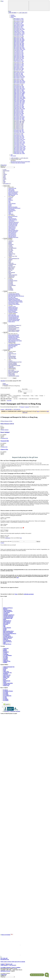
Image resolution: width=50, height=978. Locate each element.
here (38, 411)
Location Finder (11, 374)
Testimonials (10, 366)
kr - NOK (22, 106)
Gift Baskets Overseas (5, 971)
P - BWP (22, 45)
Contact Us (10, 352)
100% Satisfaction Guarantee (14, 365)
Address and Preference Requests (15, 300)
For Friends (10, 284)
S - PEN (21, 109)
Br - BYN (22, 47)
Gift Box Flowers (12, 227)
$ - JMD (21, 74)
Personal (22, 406)
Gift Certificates (11, 195)
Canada (4, 178)
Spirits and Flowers (12, 232)
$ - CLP (21, 51)
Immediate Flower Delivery (14, 337)
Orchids (10, 204)
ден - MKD (22, 92)
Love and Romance (12, 248)
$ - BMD (22, 41)
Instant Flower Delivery (13, 298)
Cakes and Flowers (12, 218)
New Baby (10, 249)
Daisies (9, 198)
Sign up (38, 541)
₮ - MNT (22, 94)
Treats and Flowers (12, 234)
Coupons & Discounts (12, 338)
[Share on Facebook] (5, 934)
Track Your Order (12, 357)
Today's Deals (11, 189)
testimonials (7, 537)
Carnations (10, 197)
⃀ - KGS (22, 77)
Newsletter (10, 347)
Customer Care (6, 350)
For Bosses (10, 279)
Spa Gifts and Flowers (13, 231)
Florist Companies (12, 311)
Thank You (10, 252)
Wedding (10, 255)
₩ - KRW (22, 80)
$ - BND (22, 42)
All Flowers (10, 213)
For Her (10, 286)
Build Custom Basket (12, 193)
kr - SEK (21, 123)
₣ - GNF (22, 64)
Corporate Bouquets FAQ (13, 317)
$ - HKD (22, 25)
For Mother (10, 288)
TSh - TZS (21, 137)
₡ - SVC (21, 128)
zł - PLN (21, 114)
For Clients (10, 281)
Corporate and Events (12, 224)
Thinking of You (11, 253)
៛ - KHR (21, 79)
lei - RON (22, 118)
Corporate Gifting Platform (13, 304)
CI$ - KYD (22, 82)
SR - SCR (21, 122)
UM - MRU (22, 97)
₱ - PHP (21, 112)
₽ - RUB (22, 21)
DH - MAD (22, 88)
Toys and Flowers (12, 233)
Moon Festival (11, 267)
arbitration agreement (29, 594)
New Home (10, 250)
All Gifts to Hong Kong (13, 191)
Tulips (9, 212)
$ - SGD (21, 125)
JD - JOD (21, 75)
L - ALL (21, 30)
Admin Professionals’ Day (13, 258)
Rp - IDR (21, 69)
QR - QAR (22, 116)
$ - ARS (21, 35)
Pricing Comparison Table (13, 320)
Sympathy (10, 251)
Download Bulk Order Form (14, 294)
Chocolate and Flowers (13, 223)
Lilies (9, 202)
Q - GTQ (22, 65)
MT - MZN (22, 101)
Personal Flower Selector (13, 336)
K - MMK (22, 93)
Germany (5, 174)
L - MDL (22, 90)
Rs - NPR (21, 107)
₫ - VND (22, 144)
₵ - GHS (22, 63)
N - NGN (22, 104)
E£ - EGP (22, 58)
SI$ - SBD (21, 121)
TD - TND (22, 132)
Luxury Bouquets (12, 203)
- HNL (21, 67)
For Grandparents (12, 285)
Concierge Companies (12, 312)
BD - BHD (22, 40)
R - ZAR (22, 151)
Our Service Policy (12, 326)
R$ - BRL (22, 44)
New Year (10, 270)
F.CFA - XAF (23, 146)
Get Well (10, 245)
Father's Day (11, 263)
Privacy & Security (12, 353)
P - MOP (22, 95)
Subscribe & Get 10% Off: (6, 541)
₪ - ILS (20, 23)
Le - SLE (21, 126)
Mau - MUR (22, 98)
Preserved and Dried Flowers (14, 208)
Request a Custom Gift (13, 194)
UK (4, 171)
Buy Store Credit (11, 297)
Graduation (10, 246)
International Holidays (12, 345)
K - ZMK (22, 152)
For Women (10, 290)
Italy (4, 180)
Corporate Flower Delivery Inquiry (15, 301)
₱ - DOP (22, 57)
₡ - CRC (22, 55)
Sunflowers (10, 211)
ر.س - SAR (22, 120)
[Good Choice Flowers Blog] (10, 944)
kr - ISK (21, 73)
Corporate (5, 291)
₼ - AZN (22, 36)
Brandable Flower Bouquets (14, 299)
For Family (10, 283)
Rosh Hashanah (11, 272)
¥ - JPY (20, 26)
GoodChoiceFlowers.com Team (14, 361)
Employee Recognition (13, 307)
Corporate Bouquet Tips (13, 318)
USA (4, 173)
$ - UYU (22, 140)
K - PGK (22, 111)
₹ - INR (21, 70)
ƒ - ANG (23, 32)
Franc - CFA (22, 49)
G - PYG (21, 115)
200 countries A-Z (7, 183)
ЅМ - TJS (21, 131)
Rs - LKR (22, 86)
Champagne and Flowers (13, 222)
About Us (10, 360)
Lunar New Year (11, 266)
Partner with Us (11, 321)
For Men (10, 287)
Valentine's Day (11, 276)
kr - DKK (22, 56)
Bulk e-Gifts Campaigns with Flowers (16, 296)
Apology (10, 242)
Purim (9, 271)
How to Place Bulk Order (13, 315)
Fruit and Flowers (12, 226)
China (4, 175)
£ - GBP (21, 22)
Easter (9, 262)
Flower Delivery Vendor (13, 303)
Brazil (4, 177)
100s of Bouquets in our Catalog (15, 340)
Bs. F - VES (22, 142)
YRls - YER (22, 149)
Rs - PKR (22, 113)
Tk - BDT (22, 38)
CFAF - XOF (23, 148)
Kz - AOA (22, 33)
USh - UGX (22, 139)
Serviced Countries (12, 328)
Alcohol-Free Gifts (12, 188)
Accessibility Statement (6, 967)
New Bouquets (11, 190)
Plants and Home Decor (13, 230)
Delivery (5, 322)
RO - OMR (22, 108)
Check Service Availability (13, 327)
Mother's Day (11, 269)
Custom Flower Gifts (12, 225)
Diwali (9, 260)
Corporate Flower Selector (13, 293)
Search (14, 378)
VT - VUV (22, 145)
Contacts (2, 542)
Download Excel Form (15, 161)
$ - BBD (21, 37)
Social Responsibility (12, 364)
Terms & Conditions (12, 363)
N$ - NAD (22, 102)
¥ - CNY (22, 52)
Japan (4, 176)
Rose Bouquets (11, 209)
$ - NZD (21, 28)
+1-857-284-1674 (22, 12)
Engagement (10, 244)
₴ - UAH (22, 138)
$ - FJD (21, 59)
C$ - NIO (21, 105)
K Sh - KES (22, 76)
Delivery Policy (11, 373)
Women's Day (11, 277)
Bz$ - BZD (22, 48)
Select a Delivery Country (13, 331)
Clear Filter (9, 400)
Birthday (10, 243)
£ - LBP (21, 85)
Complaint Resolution (12, 308)
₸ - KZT (21, 84)
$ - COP (21, 54)
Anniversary (10, 241)
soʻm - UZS (22, 141)
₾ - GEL (21, 62)
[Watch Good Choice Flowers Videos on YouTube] (30, 944)
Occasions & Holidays (8, 238)
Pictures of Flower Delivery (14, 339)
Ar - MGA (22, 91)
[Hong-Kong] (4, 165)
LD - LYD (21, 87)
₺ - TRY (21, 133)
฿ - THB (22, 129)
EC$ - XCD (22, 147)
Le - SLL (21, 127)
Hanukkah (10, 265)
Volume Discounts (12, 314)
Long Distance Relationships (14, 344)
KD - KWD (22, 81)
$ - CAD (22, 19)
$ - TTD (21, 134)
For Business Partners (12, 280)
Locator (4, 169)
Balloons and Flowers (12, 216)
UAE (4, 182)
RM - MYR (22, 100)
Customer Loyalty (12, 306)
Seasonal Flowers (12, 210)
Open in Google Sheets (25, 161)
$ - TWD (22, 135)
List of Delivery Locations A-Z (14, 325)
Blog (9, 348)
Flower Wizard (6, 170)
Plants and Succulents (12, 206)
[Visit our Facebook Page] (10, 954)
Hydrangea (10, 199)
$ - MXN (22, 99)
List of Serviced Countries (13, 375)
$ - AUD (22, 24)
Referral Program (11, 341)
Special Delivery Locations (13, 330)
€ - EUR (21, 18)
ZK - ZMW (22, 153)
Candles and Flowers (12, 219)
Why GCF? (6, 332)
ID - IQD (22, 72)
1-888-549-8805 (12, 12)
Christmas (10, 259)
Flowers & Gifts (7, 185)
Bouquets (10, 217)
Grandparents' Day (12, 264)
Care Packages (11, 220)
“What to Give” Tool (12, 256)
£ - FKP (22, 61)
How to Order (11, 370)
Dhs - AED (22, 29)
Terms (16, 594)
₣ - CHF (21, 50)
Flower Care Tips (11, 346)
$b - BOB (22, 43)
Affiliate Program (11, 367)
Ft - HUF (22, 68)
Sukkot (9, 273)
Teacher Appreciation (12, 274)
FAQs (9, 354)
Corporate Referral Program (14, 319)
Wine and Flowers (12, 236)
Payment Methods (12, 356)
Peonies (10, 205)
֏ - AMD (22, 31)
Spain (4, 181)
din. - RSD (21, 119)
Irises (9, 201)
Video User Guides (12, 358)
